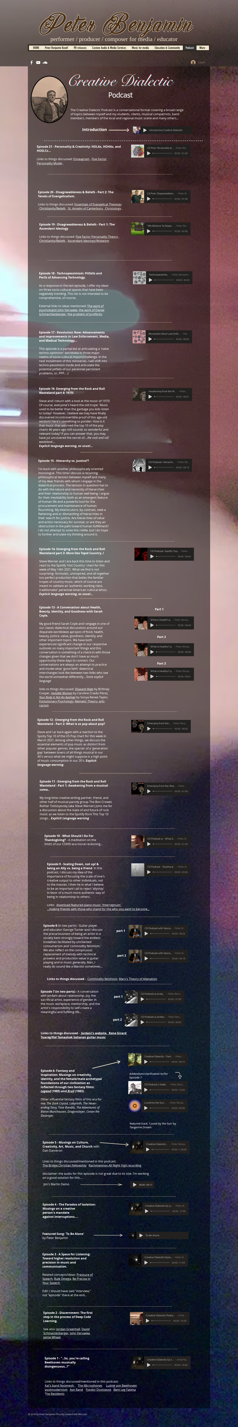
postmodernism (56, 1390)
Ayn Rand (76, 1390)
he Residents (55, 1394)
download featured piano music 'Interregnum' (88, 905)
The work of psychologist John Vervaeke (71, 308)
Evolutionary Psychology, (56, 701)
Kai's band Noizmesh (59, 1386)
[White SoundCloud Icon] (44, 62)
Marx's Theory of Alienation (138, 979)
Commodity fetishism (102, 979)
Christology (113, 208)
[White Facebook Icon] (31, 62)
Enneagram (81, 159)
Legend (46, 1091)
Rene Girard (117, 1033)
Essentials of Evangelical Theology (98, 204)
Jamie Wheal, (52, 1337)
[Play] (145, 130)
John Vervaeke (80, 1333)
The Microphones (90, 1386)
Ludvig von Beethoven (121, 1386)
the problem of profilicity (84, 314)
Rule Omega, (63, 1279)
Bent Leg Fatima (124, 1390)
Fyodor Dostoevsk (98, 1390)
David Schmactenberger (66, 1331)
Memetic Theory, (86, 701)
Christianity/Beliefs (52, 208)
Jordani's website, (94, 1033)
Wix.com (82, 1414)
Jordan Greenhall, (68, 1329)
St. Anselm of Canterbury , (86, 208)
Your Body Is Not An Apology (57, 697)
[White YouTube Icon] (38, 62)
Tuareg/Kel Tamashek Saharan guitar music (73, 1037)
